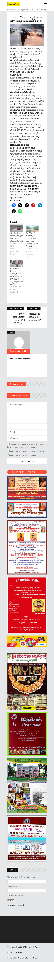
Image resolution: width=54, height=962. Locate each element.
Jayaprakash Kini (19, 351)
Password (12, 886)
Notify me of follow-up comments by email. (27, 451)
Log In (10, 901)
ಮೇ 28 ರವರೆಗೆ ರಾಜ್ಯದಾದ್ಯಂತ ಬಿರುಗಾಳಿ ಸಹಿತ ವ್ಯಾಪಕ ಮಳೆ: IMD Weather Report (32, 239)
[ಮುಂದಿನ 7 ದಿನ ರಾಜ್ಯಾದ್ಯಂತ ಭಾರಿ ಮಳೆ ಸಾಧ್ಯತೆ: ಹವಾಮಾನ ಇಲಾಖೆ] (18, 342)
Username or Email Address (21, 877)
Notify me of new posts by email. (23, 455)
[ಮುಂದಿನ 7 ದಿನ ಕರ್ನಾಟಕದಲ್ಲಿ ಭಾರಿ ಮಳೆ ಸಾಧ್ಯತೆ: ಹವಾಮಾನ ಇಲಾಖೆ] (16, 228)
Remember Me (17, 895)
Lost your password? (16, 905)
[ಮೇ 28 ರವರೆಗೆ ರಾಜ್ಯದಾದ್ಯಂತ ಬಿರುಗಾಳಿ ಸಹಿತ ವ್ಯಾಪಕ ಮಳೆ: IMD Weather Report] (32, 228)
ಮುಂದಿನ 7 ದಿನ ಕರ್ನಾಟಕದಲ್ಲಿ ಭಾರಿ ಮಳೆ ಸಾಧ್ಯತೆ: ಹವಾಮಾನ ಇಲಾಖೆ (16, 237)
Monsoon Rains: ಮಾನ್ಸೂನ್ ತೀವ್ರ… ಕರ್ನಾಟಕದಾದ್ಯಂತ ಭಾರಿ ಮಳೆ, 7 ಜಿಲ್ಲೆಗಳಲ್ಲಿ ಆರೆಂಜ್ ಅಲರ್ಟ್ (16, 276)
